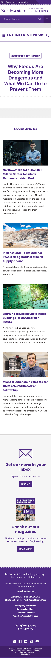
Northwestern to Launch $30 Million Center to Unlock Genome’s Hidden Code (22, 174)
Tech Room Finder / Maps (35, 600)
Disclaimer (25, 654)
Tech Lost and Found (26, 613)
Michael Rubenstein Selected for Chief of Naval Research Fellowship (25, 386)
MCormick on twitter (14, 641)
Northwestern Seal (25, 627)
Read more (25, 549)
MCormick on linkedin (26, 641)
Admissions (16, 596)
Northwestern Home (25, 609)
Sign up (25, 484)
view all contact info (25, 591)
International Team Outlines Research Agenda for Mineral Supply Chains (23, 257)
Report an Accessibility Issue (25, 616)
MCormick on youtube (37, 641)
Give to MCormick (13, 600)
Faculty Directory (32, 596)
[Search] (40, 19)
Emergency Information (25, 606)
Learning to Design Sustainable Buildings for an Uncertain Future (24, 318)
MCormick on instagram (31, 641)
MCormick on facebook (20, 641)
